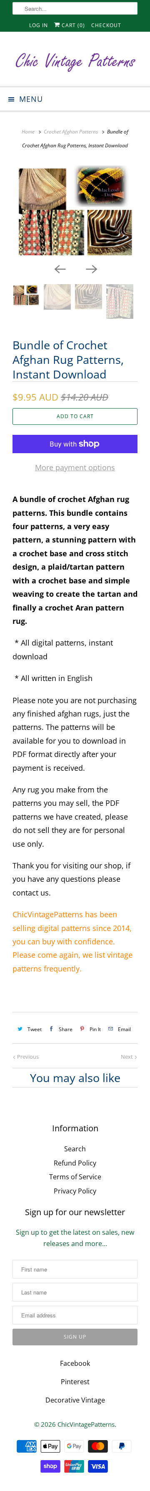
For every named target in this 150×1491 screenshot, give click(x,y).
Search (75, 1148)
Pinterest (75, 1381)
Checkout (106, 25)
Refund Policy (75, 1163)
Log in (38, 25)
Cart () (72, 25)
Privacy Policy (75, 1191)
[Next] (91, 268)
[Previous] (59, 268)
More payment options (75, 467)
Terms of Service (75, 1176)
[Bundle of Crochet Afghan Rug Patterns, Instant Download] (75, 210)
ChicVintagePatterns (86, 1424)
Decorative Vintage (75, 1400)
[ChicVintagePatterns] (75, 62)
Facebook (75, 1363)
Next (127, 1056)
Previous (27, 1056)
